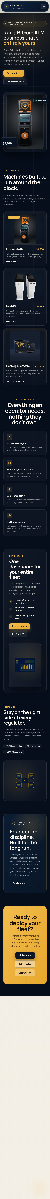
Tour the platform (15, 381)
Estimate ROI (18, 634)
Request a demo (19, 626)
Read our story (20, 883)
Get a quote (25, 955)
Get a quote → (14, 73)
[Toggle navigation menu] (43, 6)
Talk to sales (25, 964)
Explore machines (15, 81)
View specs (12, 261)
